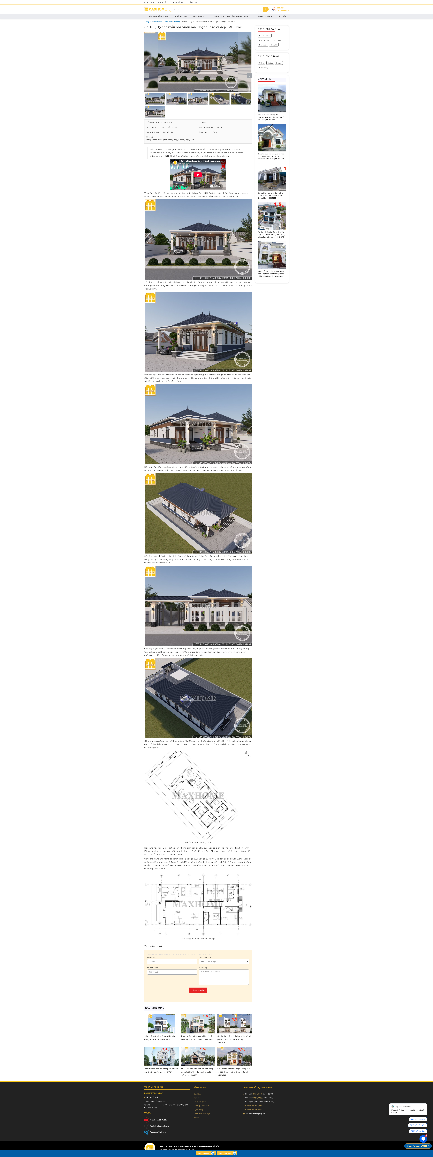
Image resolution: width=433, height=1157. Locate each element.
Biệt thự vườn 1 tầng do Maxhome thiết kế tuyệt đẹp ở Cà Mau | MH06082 (271, 117)
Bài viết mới (265, 79)
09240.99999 (258, 1098)
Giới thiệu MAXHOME (202, 1106)
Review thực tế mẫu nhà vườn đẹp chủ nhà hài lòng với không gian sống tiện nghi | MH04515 (271, 234)
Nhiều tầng (263, 68)
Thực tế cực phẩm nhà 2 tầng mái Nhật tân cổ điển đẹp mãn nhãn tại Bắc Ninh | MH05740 (271, 273)
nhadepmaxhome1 (162, 1126)
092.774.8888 (283, 10)
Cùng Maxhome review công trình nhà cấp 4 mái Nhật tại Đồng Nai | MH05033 (270, 195)
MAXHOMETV (162, 1120)
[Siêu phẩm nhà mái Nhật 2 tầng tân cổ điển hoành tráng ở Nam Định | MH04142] (234, 1056)
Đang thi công (265, 16)
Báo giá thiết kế (200, 1102)
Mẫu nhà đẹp (199, 16)
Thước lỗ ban (177, 2)
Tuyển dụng (198, 1109)
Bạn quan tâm (205, 957)
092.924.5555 (283, 8)
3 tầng (278, 63)
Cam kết (162, 2)
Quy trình (149, 2)
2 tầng (270, 63)
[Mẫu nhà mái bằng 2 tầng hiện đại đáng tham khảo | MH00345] (161, 1024)
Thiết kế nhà (181, 16)
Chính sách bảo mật (202, 1113)
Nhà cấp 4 (277, 40)
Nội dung (203, 968)
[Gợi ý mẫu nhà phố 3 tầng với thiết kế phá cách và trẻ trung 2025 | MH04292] (234, 1024)
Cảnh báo (193, 2)
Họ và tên (151, 957)
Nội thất (282, 16)
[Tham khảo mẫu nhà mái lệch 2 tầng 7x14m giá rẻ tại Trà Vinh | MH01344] (198, 1024)
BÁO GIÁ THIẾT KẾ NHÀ (158, 16)
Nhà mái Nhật (264, 36)
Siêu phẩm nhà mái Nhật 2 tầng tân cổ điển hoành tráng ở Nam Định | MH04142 (233, 1072)
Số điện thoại (152, 968)
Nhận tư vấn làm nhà (418, 1146)
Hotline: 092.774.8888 (253, 1106)
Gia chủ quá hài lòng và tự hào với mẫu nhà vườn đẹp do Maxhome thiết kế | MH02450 (271, 156)
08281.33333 (257, 1094)
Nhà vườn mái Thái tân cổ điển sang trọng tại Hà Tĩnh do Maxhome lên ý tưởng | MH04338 (197, 1072)
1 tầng (261, 63)
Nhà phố (274, 45)
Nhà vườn (263, 45)
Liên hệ (196, 1117)
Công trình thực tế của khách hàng (231, 16)
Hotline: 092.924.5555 (253, 1109)
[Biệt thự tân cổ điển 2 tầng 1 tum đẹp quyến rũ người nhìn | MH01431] (161, 1056)
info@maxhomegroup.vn (255, 1113)
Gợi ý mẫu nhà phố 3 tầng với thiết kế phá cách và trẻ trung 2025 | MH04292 (234, 1039)
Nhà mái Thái (264, 40)
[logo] (149, 1148)
